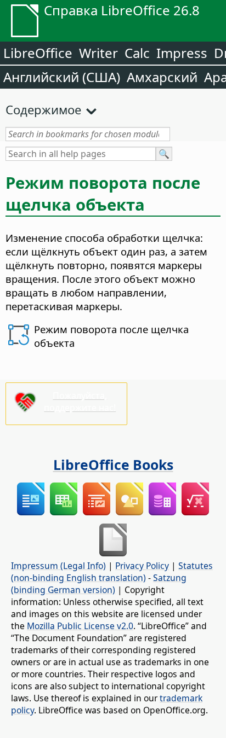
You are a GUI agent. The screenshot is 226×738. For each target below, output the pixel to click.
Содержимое (43, 109)
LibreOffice (37, 53)
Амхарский (162, 77)
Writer (98, 53)
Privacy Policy (142, 566)
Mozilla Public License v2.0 (80, 626)
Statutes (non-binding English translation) (112, 572)
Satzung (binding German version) (99, 584)
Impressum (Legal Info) (58, 566)
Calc (137, 53)
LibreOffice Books (113, 464)
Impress (181, 53)
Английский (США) (61, 77)
